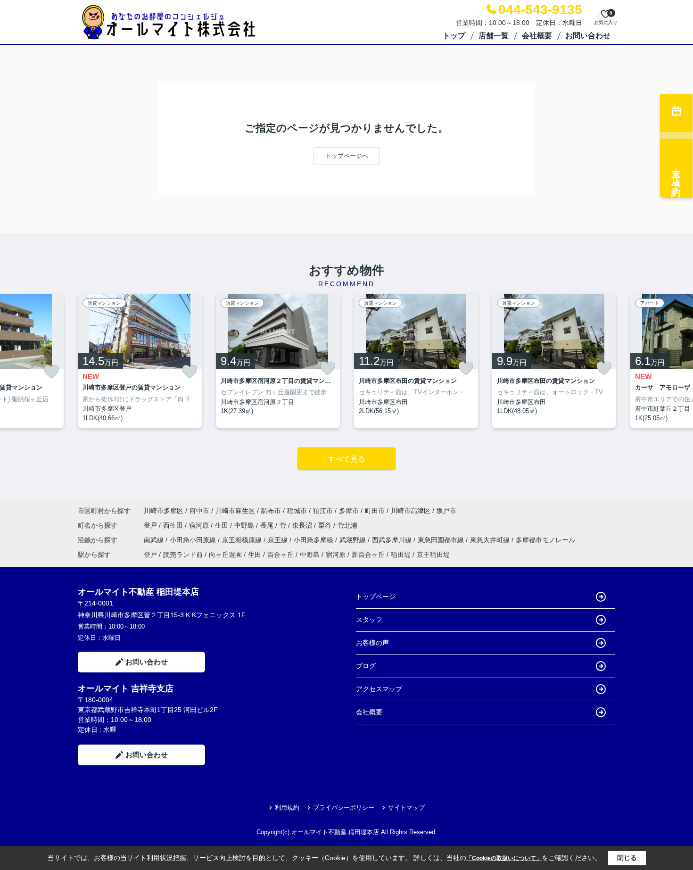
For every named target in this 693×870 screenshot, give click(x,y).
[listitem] (140, 361)
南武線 (154, 540)
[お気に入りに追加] (51, 371)
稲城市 (297, 510)
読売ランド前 (183, 554)
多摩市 (349, 510)
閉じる (627, 858)
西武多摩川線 (392, 540)
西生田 (174, 525)
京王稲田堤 (433, 554)
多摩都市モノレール (545, 540)
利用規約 (287, 807)
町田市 (375, 510)
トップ (454, 36)
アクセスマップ (379, 689)
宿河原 (200, 525)
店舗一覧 (493, 36)
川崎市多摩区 (163, 510)
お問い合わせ (587, 36)
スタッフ (369, 619)
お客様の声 (372, 642)
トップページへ (346, 155)
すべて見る (346, 459)
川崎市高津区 (410, 510)
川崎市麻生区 (235, 510)
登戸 (151, 525)
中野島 (245, 525)
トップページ (376, 596)
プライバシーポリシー (343, 807)
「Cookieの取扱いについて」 (504, 858)
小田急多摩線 (314, 540)
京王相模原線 (243, 540)
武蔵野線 (353, 540)
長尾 (267, 525)
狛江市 (323, 510)
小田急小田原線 (194, 540)
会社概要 (537, 36)
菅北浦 (347, 525)
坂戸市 (446, 510)
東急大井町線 (491, 540)
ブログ (366, 666)
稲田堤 (401, 554)
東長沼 (303, 525)
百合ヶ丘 (280, 554)
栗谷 (325, 525)
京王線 (278, 540)
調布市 (271, 510)
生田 (222, 525)
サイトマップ (406, 807)
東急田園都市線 (442, 540)
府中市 (199, 510)
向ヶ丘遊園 (225, 554)
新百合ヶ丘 (368, 554)
